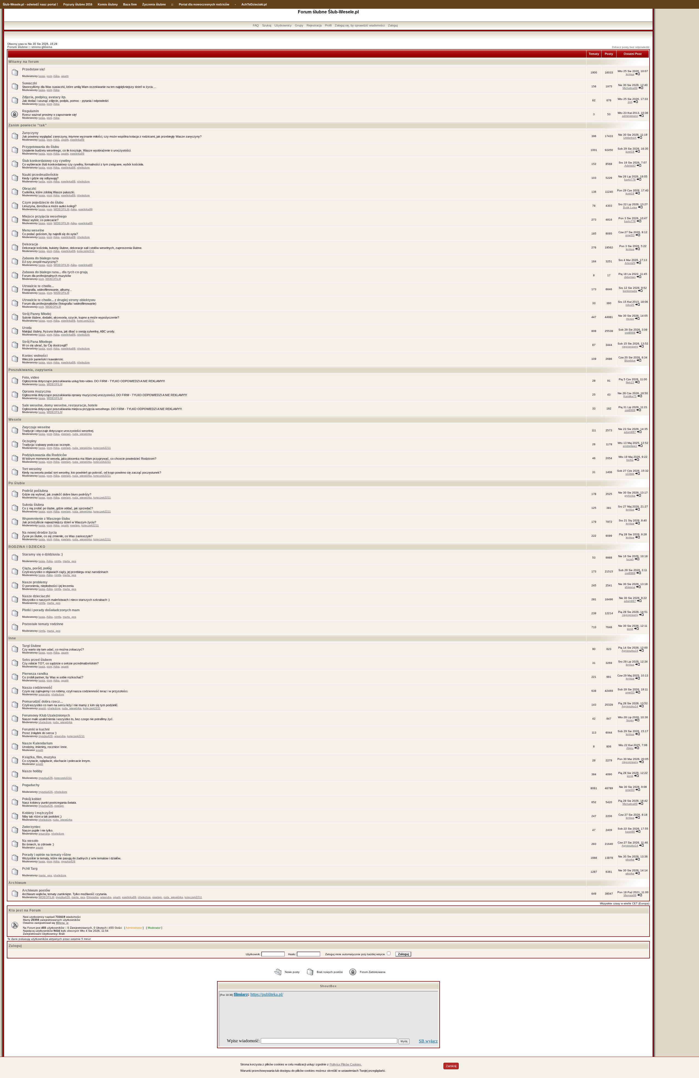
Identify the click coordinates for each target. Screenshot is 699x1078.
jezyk (630, 628)
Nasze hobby (32, 771)
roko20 (630, 304)
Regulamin (30, 111)
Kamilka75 (629, 396)
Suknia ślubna (33, 505)
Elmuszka (93, 897)
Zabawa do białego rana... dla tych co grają (55, 272)
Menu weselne (33, 230)
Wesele (15, 419)
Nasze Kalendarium (37, 743)
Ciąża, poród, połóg (37, 568)
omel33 (630, 235)
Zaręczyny (30, 133)
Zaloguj (393, 25)
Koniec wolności (35, 356)
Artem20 (630, 263)
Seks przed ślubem (37, 660)
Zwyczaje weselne (36, 427)
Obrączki (29, 189)
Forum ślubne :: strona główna (29, 47)
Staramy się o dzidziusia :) (42, 554)
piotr (49, 76)
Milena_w (62, 922)
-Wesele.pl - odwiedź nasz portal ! (33, 4)
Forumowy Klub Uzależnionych (46, 715)
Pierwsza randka (35, 674)
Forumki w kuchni (35, 729)
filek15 (630, 382)
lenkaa (630, 74)
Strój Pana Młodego (37, 342)
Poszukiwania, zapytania (30, 370)
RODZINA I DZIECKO (26, 547)
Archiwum (17, 883)
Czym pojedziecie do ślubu (42, 202)
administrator (630, 115)
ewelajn (66, 433)
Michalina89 (630, 88)
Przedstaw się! (33, 69)
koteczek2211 (85, 251)
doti (630, 101)
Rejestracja (314, 25)
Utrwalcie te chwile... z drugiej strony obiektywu (58, 300)
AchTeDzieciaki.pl (254, 4)
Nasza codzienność (37, 688)
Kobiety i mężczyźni (37, 813)
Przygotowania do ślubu (40, 147)
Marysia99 (630, 895)
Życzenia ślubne (154, 4)
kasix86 (630, 831)
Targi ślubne (31, 646)
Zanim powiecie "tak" (27, 125)
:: (172, 4)
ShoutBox (328, 986)
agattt (65, 76)
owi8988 (630, 332)
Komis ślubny (108, 4)
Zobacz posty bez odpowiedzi (630, 47)
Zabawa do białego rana (40, 258)
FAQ (256, 25)
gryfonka (629, 495)
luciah (630, 559)
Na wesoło (30, 841)
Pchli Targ (29, 869)
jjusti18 (630, 151)
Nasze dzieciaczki (36, 596)
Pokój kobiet (31, 799)
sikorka (630, 859)
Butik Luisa (630, 207)
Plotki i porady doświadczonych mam (51, 610)
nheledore (83, 167)
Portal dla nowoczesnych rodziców (204, 4)
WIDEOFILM (61, 209)
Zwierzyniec (31, 827)
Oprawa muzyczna (36, 391)
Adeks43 (630, 165)
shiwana (630, 587)
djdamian (630, 276)
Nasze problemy (35, 582)
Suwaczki (29, 83)
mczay (630, 318)
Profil (328, 25)
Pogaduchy (31, 785)
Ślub (6, 4)
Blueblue (630, 360)
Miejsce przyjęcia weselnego (44, 216)
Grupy (299, 25)
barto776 (630, 179)
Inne (12, 638)
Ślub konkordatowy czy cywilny (46, 161)
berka (629, 459)
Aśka (56, 76)
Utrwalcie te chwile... (38, 286)
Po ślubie (16, 483)
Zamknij (451, 1066)
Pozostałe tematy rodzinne (42, 624)
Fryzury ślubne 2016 (77, 4)
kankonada (630, 290)
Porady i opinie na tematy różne (46, 855)
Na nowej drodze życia (39, 532)
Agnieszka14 (630, 650)
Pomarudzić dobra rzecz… (42, 701)
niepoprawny (630, 346)
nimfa (57, 561)
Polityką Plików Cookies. (346, 1064)
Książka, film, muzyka (39, 757)
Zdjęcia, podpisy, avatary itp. (44, 97)
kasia (41, 76)
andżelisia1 (630, 445)
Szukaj (266, 25)
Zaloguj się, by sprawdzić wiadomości (360, 25)
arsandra (44, 694)
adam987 (630, 431)
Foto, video (30, 377)
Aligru (629, 748)
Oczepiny (29, 441)
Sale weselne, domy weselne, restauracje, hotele (59, 405)
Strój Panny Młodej (36, 314)
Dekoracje (30, 244)
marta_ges (69, 561)
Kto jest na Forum (25, 910)
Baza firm (130, 4)
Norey (630, 720)
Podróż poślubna (35, 491)
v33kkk (630, 473)
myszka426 (45, 736)
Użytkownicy (283, 25)
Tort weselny (32, 469)
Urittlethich (629, 137)
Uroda (27, 328)
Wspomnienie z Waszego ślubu (46, 519)
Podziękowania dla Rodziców (44, 455)
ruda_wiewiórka (82, 433)
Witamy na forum (23, 62)
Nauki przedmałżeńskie (40, 175)
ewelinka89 (77, 139)
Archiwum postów (36, 890)
